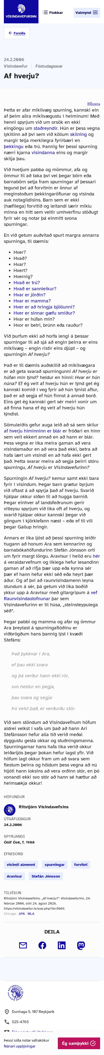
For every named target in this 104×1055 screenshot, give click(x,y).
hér (96, 556)
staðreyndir (46, 128)
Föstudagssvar (49, 66)
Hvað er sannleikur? (35, 289)
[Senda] (23, 945)
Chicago (10, 914)
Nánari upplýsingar (19, 1046)
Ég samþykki (76, 1043)
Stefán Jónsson (46, 876)
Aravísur (14, 876)
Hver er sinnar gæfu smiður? (44, 313)
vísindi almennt (21, 864)
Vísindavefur (16, 66)
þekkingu (13, 146)
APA (22, 914)
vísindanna (43, 152)
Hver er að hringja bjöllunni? (44, 307)
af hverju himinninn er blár (32, 431)
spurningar (55, 864)
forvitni (80, 864)
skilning (78, 134)
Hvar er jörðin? (29, 295)
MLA (31, 914)
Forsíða (19, 33)
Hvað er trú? (27, 283)
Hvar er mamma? (32, 301)
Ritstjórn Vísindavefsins (44, 806)
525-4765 (20, 1022)
